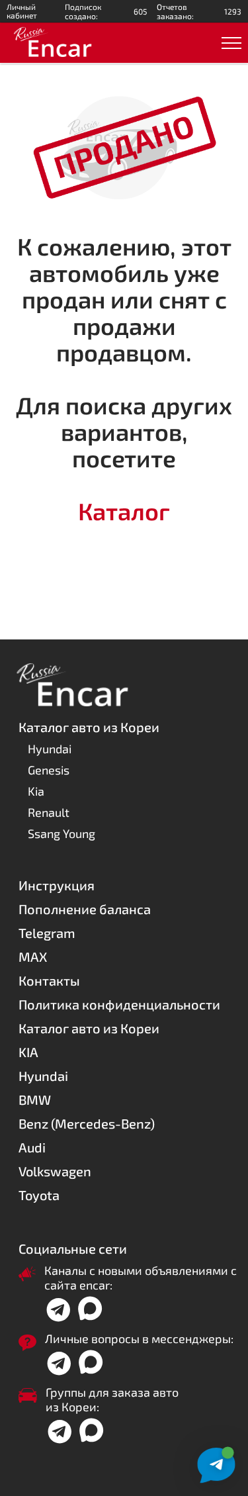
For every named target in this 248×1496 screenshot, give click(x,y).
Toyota (39, 1195)
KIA (28, 1052)
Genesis (48, 770)
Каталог (124, 510)
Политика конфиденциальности (119, 1004)
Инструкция (57, 885)
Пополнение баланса (85, 909)
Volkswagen (55, 1171)
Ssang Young (61, 833)
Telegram (47, 933)
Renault (48, 812)
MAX (33, 956)
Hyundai (49, 748)
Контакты (49, 980)
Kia (36, 791)
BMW (35, 1099)
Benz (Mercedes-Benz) (87, 1123)
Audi (32, 1147)
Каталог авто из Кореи (89, 1028)
